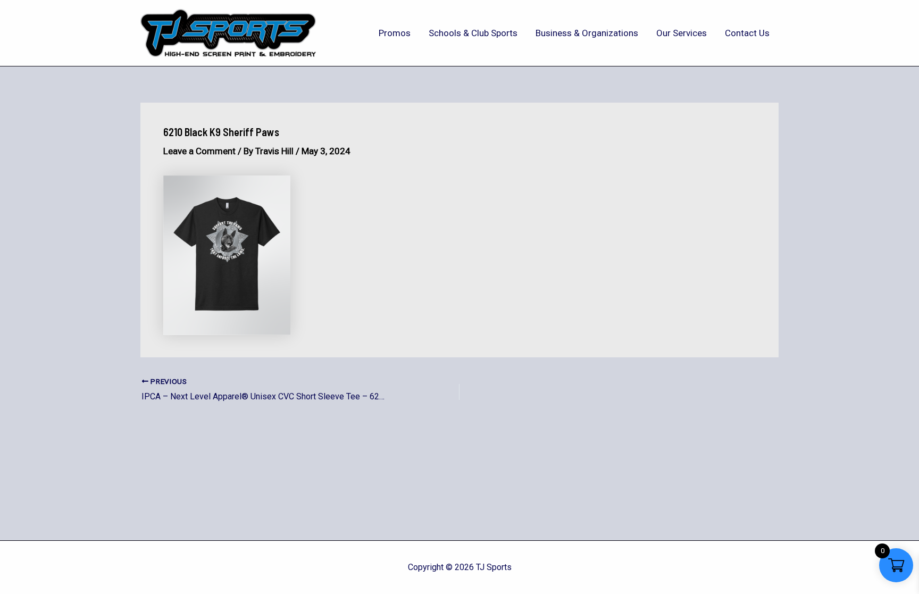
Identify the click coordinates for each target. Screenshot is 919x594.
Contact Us (747, 33)
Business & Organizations (587, 33)
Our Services (681, 33)
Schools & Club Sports (473, 33)
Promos (395, 33)
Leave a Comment (199, 151)
